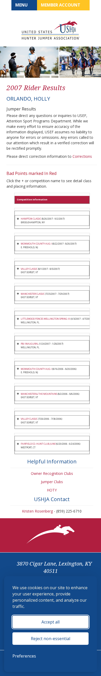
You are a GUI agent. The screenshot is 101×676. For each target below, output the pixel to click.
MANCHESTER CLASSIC (33, 294)
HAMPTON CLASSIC (31, 218)
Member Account (61, 5)
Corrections (82, 156)
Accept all (50, 622)
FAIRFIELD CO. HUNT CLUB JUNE (38, 443)
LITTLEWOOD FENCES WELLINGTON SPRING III (45, 318)
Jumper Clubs (52, 481)
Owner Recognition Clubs (52, 473)
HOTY (52, 490)
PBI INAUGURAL (30, 343)
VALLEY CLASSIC (29, 269)
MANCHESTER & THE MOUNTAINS (39, 394)
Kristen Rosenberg (37, 511)
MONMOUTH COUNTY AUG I (36, 243)
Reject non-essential (50, 638)
